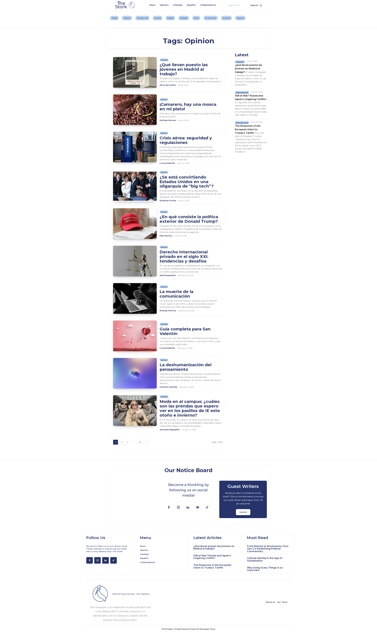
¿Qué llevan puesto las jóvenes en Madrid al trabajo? (184, 69)
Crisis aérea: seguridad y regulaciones (186, 140)
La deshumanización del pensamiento (185, 367)
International (242, 92)
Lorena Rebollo (167, 163)
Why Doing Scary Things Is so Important (265, 569)
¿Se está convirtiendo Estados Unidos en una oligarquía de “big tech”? (187, 182)
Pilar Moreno (166, 236)
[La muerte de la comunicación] (135, 298)
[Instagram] (178, 508)
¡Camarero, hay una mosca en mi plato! (188, 106)
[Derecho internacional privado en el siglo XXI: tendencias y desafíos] (135, 261)
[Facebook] (169, 508)
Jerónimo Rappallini (170, 430)
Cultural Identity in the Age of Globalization (264, 559)
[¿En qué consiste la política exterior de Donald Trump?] (135, 223)
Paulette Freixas (168, 200)
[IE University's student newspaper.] (126, 5)
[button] (256, 5)
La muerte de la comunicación (176, 294)
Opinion (164, 100)
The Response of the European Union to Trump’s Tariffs (248, 129)
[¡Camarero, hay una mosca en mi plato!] (135, 109)
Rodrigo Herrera (168, 120)
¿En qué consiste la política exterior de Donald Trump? (189, 219)
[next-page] (146, 442)
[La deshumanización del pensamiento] (135, 373)
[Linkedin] (188, 508)
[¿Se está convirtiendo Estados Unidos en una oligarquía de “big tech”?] (135, 186)
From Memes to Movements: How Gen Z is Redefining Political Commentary (267, 549)
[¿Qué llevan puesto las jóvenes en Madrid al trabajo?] (135, 72)
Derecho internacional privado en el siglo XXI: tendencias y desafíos (184, 256)
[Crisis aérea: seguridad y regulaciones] (135, 147)
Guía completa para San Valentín (185, 331)
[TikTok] (207, 508)
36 (140, 442)
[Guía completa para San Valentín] (135, 336)
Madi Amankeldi (168, 275)
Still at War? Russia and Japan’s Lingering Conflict (212, 557)
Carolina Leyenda (168, 387)
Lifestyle (164, 60)
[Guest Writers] (243, 499)
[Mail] (198, 508)
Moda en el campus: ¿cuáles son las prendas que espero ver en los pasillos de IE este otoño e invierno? (190, 408)
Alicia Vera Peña (168, 85)
